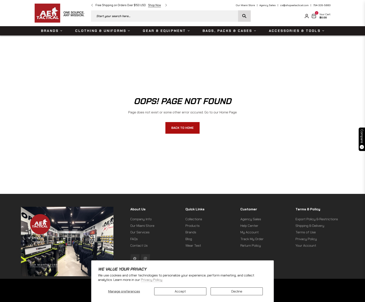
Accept (180, 291)
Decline (236, 291)
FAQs (134, 239)
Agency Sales (267, 5)
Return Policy (250, 245)
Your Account (306, 245)
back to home (182, 128)
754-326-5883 (322, 5)
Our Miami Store (245, 5)
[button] (171, 16)
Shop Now (154, 5)
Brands (190, 232)
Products (192, 225)
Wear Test (193, 245)
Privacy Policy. (152, 280)
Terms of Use (306, 232)
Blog (188, 239)
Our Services (140, 232)
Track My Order (252, 239)
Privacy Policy (306, 239)
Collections (193, 219)
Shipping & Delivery (310, 225)
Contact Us (139, 245)
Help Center (249, 225)
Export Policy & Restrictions (317, 219)
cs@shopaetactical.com (294, 5)
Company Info (141, 219)
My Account (249, 232)
